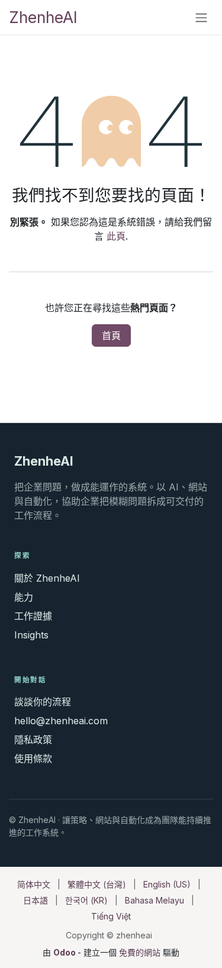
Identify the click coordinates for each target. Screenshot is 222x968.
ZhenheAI (43, 17)
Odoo (65, 952)
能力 (23, 597)
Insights (31, 635)
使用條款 (33, 758)
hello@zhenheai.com (61, 721)
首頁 (111, 335)
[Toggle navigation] (201, 17)
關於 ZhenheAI (47, 578)
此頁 (116, 236)
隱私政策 (33, 740)
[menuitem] (33, 884)
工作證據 (33, 616)
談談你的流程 (42, 702)
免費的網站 (139, 952)
